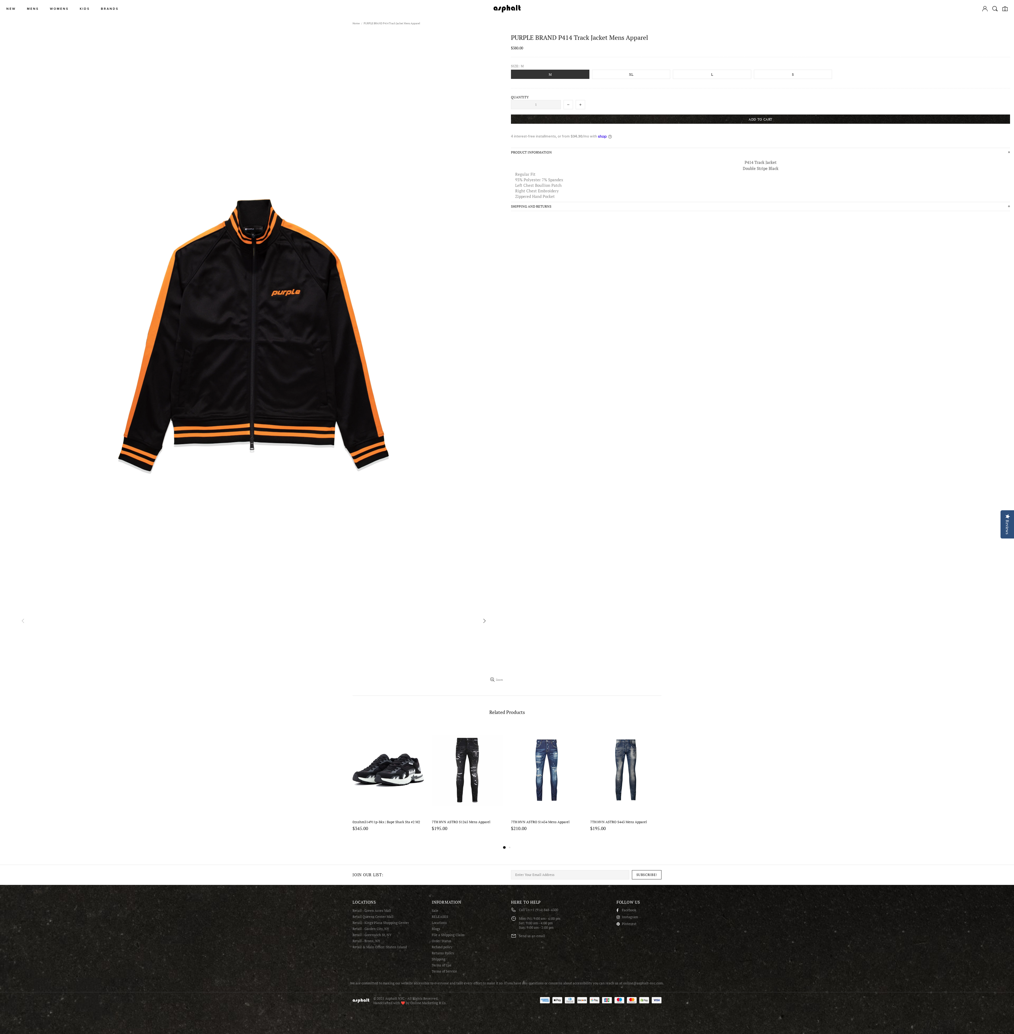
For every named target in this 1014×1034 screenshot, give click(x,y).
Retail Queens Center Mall (373, 916)
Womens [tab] (59, 9)
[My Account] (985, 8)
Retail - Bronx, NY (366, 941)
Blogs (436, 929)
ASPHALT (361, 1000)
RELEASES (440, 916)
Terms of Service (444, 971)
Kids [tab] (85, 9)
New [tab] (11, 9)
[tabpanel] (546, 784)
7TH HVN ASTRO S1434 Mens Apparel (382, 822)
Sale (435, 910)
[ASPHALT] (507, 8)
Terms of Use (442, 965)
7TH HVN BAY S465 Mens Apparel (537, 822)
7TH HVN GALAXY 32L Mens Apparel (618, 822)
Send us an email (532, 936)
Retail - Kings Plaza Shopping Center (381, 923)
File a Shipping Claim (448, 935)
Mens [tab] (33, 9)
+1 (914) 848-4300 (544, 910)
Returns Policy (443, 953)
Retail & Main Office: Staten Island (380, 947)
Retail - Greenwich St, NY (372, 935)
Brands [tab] (110, 9)
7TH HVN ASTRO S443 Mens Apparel (460, 822)
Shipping (438, 959)
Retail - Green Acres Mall (372, 910)
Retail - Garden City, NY (371, 929)
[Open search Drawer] (995, 8)
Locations (439, 923)
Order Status (441, 941)
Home (356, 23)
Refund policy (442, 947)
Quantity (520, 97)
